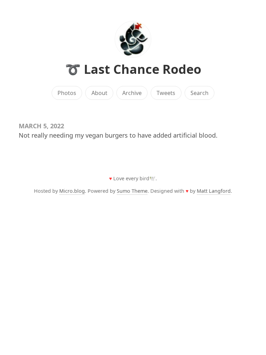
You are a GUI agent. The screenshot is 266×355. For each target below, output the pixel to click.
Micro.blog (72, 191)
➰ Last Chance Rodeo (133, 69)
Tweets (166, 93)
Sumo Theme (132, 191)
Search (199, 93)
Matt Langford (214, 191)
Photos (66, 93)
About (99, 93)
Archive (132, 93)
